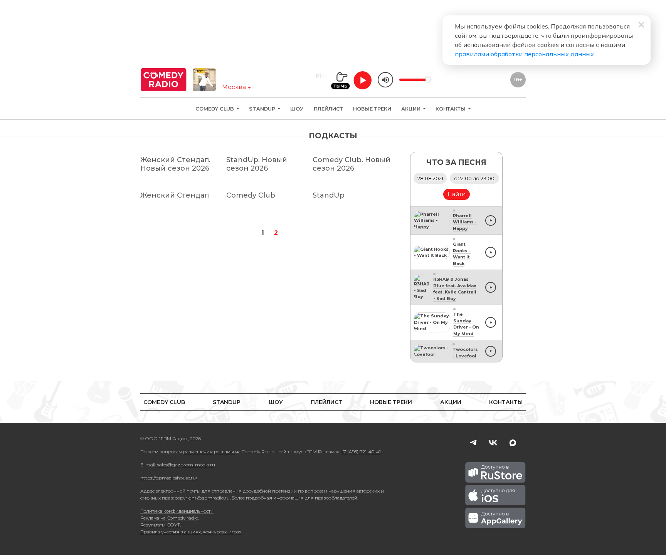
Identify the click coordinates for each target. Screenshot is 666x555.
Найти (456, 194)
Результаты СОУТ (160, 525)
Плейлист (328, 109)
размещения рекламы (208, 451)
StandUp (263, 109)
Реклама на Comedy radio (169, 518)
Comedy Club (215, 109)
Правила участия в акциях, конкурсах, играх (190, 532)
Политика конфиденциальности (177, 511)
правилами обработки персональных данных (524, 54)
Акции (411, 109)
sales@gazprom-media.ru (186, 465)
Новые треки (372, 109)
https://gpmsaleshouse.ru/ (168, 478)
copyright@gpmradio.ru (202, 498)
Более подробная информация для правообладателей (294, 498)
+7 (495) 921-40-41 (361, 451)
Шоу (296, 109)
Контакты (451, 109)
